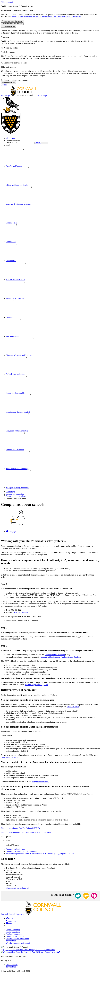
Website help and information (17, 939)
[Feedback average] (86, 896)
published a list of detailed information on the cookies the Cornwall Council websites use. (46, 17)
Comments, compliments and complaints (21, 851)
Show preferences (8, 26)
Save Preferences (8, 82)
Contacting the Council (15, 936)
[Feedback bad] (94, 896)
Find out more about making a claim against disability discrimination (27, 832)
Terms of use (11, 941)
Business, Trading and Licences (18, 204)
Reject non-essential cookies (12, 24)
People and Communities (15, 393)
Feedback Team (73, 707)
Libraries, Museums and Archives (19, 355)
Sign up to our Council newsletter (29, 950)
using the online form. (40, 782)
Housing (9, 317)
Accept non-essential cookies (12, 21)
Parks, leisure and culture (15, 374)
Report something (13, 930)
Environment (11, 261)
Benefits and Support (14, 166)
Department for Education (55, 655)
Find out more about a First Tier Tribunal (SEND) (20, 828)
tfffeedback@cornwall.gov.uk (36, 685)
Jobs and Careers (12, 336)
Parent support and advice (16, 496)
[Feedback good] (78, 896)
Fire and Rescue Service (15, 279)
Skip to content (7, 2)
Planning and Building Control (18, 412)
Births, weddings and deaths (17, 185)
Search (8, 143)
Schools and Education (15, 450)
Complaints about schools (16, 849)
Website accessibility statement (18, 943)
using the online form (9, 757)
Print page (12, 531)
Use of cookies (11, 965)
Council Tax (11, 242)
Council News (11, 223)
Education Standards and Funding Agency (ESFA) (60, 657)
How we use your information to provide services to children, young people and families (40, 853)
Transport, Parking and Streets (17, 488)
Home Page (10, 492)
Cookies (4, 85)
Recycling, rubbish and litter (17, 431)
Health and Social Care (15, 298)
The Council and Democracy (17, 469)
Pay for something (13, 932)
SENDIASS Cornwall (21, 612)
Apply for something (14, 934)
